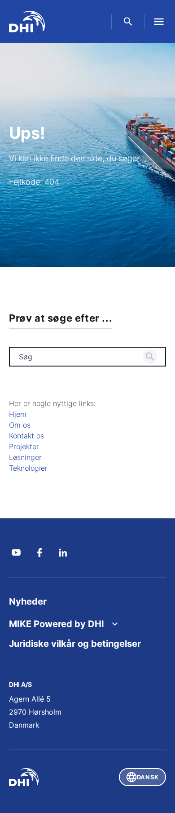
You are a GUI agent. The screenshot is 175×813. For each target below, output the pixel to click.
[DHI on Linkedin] (63, 552)
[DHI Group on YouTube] (16, 552)
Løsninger (25, 457)
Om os (20, 424)
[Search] (150, 356)
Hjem (17, 414)
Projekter (24, 446)
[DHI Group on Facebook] (39, 552)
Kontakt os (26, 435)
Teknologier (28, 468)
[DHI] (48, 777)
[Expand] (115, 624)
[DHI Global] (27, 21)
